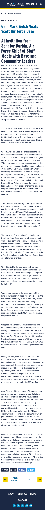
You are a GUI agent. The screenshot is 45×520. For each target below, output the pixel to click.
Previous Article (14, 479)
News (3, 14)
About (11, 494)
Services (22, 494)
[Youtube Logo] (26, 505)
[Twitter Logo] (18, 505)
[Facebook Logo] (14, 505)
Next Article (32, 479)
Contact (22, 500)
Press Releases (14, 14)
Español (30, 4)
